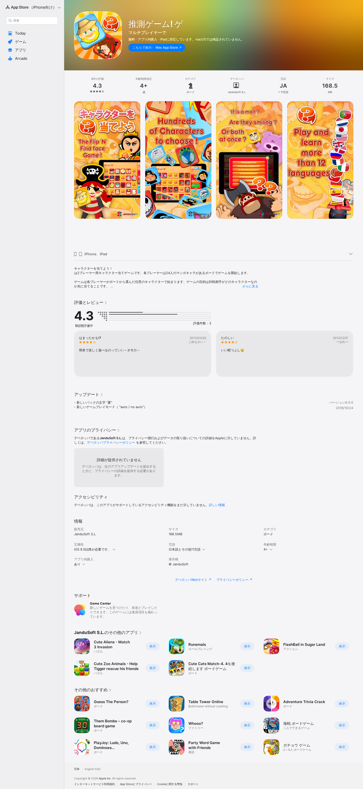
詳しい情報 (217, 505)
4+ (265, 549)
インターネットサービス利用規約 (94, 784)
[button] (32, 33)
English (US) (93, 769)
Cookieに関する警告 (169, 784)
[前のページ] (69, 174)
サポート (193, 784)
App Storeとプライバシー (136, 784)
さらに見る (250, 286)
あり (77, 564)
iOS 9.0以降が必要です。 (92, 549)
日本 (77, 769)
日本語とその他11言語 (185, 549)
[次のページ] (358, 174)
